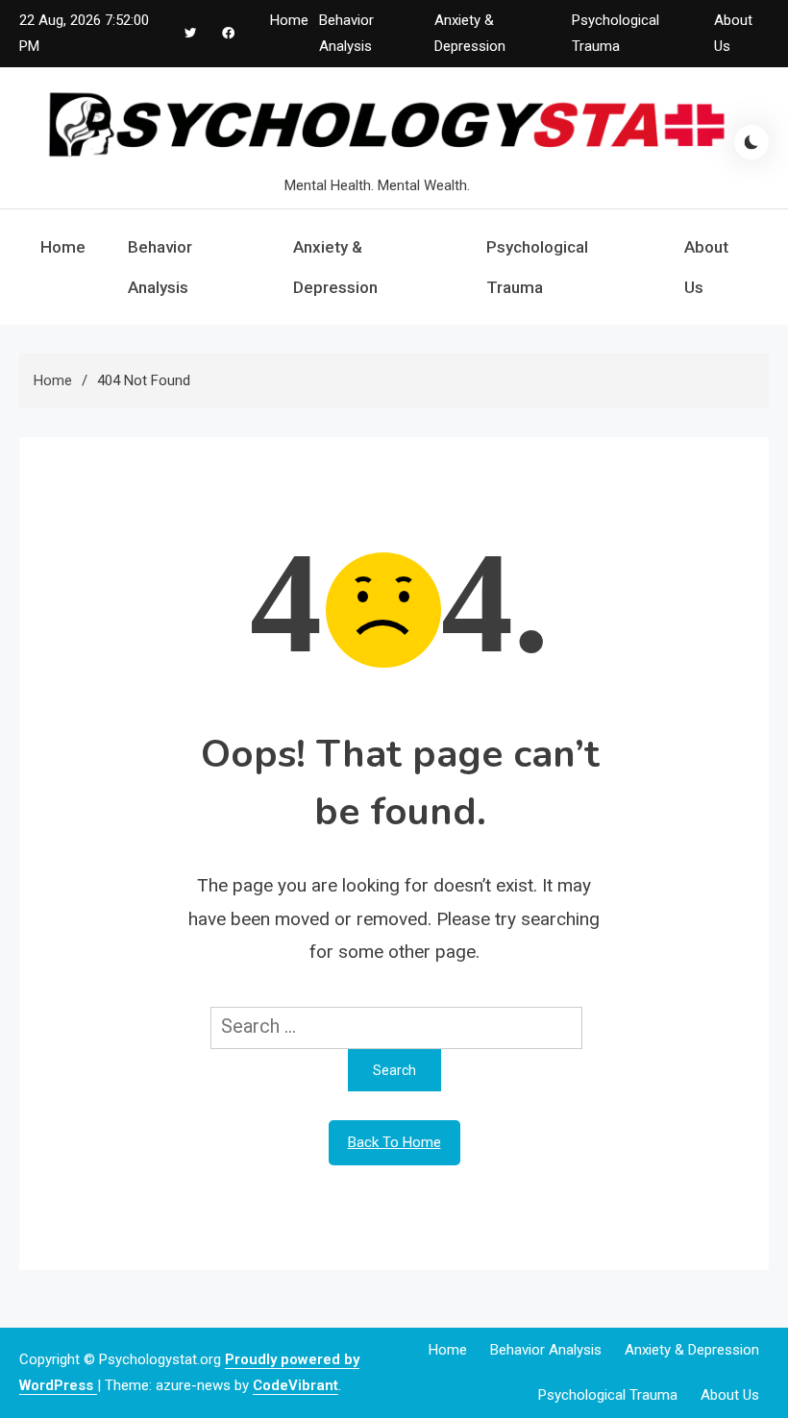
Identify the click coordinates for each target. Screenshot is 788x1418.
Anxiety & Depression (335, 267)
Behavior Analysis (160, 267)
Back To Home (394, 1142)
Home (289, 20)
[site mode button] (751, 142)
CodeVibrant (295, 1385)
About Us (706, 267)
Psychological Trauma (537, 267)
